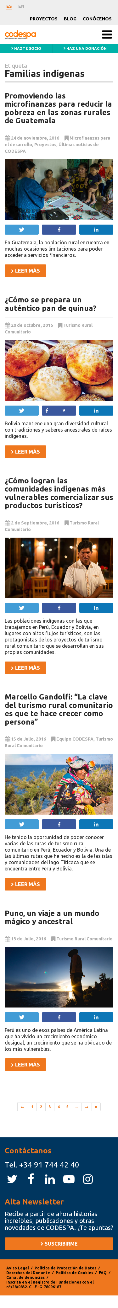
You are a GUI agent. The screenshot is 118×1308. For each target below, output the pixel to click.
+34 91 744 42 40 (49, 1165)
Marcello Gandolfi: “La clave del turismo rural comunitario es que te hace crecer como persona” (59, 709)
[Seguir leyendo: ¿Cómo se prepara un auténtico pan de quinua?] (59, 370)
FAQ (103, 1273)
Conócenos (97, 18)
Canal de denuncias (25, 1277)
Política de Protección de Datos (65, 1268)
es (9, 6)
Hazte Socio (27, 48)
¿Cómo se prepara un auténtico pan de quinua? (50, 303)
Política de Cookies (74, 1273)
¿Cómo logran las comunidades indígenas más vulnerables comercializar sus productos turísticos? (59, 493)
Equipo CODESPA (74, 739)
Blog (70, 18)
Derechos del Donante (28, 1273)
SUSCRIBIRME (60, 1244)
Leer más (27, 271)
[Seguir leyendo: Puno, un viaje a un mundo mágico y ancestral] (59, 977)
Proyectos (44, 18)
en (21, 6)
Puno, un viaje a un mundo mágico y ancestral (52, 917)
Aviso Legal (17, 1268)
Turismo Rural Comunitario (84, 938)
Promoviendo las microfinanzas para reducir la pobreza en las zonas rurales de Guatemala (58, 108)
